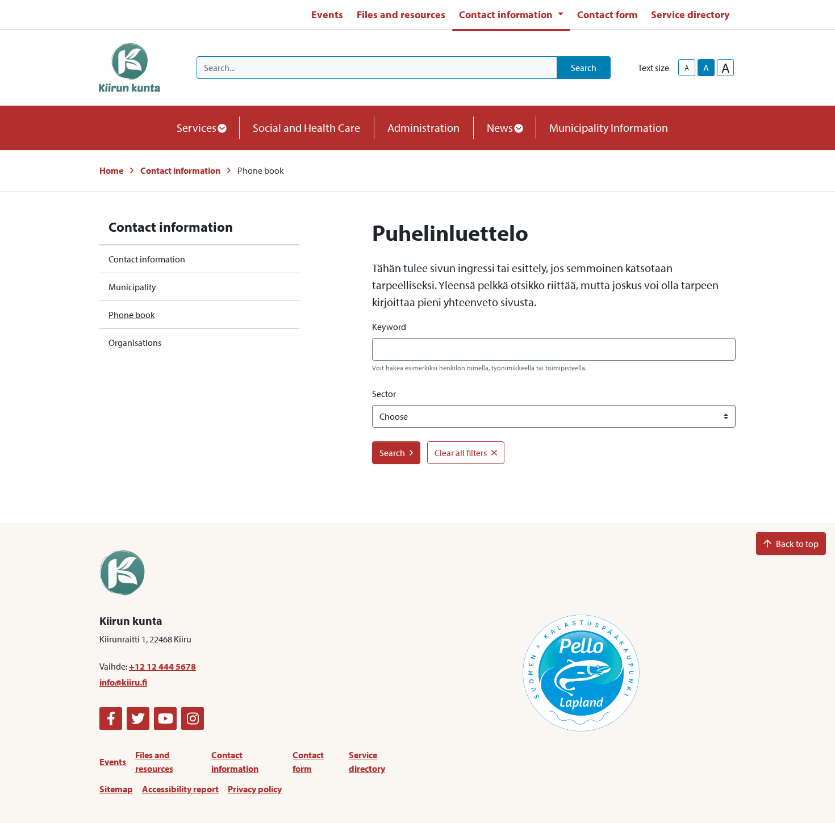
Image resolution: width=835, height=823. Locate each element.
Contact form (607, 14)
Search (583, 67)
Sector (384, 393)
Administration (423, 127)
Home (111, 170)
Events (327, 14)
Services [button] (196, 127)
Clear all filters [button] (461, 452)
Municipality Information (608, 127)
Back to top (797, 543)
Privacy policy (255, 789)
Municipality (132, 287)
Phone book (131, 314)
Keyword (389, 326)
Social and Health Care (306, 127)
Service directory (690, 14)
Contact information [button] (507, 14)
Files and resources (401, 14)
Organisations (134, 342)
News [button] (500, 127)
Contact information (180, 170)
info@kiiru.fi (123, 682)
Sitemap (116, 789)
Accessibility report (180, 789)
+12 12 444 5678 (162, 666)
